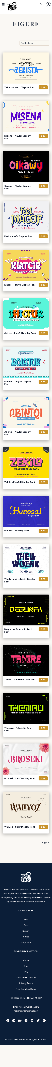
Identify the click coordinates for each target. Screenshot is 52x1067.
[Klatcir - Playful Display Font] (26, 265)
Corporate (26, 942)
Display (26, 931)
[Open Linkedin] (32, 1021)
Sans (26, 925)
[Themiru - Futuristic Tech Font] (26, 708)
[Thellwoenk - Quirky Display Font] (26, 559)
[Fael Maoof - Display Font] (26, 216)
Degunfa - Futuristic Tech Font (18, 630)
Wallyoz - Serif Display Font (19, 827)
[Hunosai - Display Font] (26, 511)
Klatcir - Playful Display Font (19, 285)
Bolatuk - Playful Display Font (17, 382)
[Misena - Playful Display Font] (26, 116)
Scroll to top (49, 1064)
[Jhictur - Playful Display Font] (26, 313)
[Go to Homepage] (12, 10)
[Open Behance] (20, 1021)
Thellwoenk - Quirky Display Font (19, 580)
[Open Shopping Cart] (42, 4)
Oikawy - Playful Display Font (17, 187)
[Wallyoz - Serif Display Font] (26, 807)
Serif (26, 919)
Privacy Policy (26, 983)
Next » (45, 842)
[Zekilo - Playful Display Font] (26, 462)
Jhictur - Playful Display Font (20, 333)
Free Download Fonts (26, 989)
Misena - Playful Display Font (17, 137)
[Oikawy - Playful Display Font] (26, 166)
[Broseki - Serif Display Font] (26, 759)
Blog (26, 966)
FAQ (26, 972)
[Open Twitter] (38, 1021)
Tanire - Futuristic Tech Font (19, 679)
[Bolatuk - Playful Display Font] (26, 362)
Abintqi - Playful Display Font (17, 433)
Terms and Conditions (26, 977)
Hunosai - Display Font (16, 530)
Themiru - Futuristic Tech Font (18, 729)
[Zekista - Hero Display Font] (26, 68)
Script (26, 936)
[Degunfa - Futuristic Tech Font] (26, 610)
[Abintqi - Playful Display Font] (26, 412)
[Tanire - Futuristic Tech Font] (26, 660)
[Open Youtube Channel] (26, 1021)
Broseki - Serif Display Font (19, 778)
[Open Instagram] (14, 1021)
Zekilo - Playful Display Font (19, 482)
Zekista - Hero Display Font (19, 87)
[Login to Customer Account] (48, 4)
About (26, 960)
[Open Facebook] (8, 1021)
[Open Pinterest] (44, 1021)
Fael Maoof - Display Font (18, 236)
